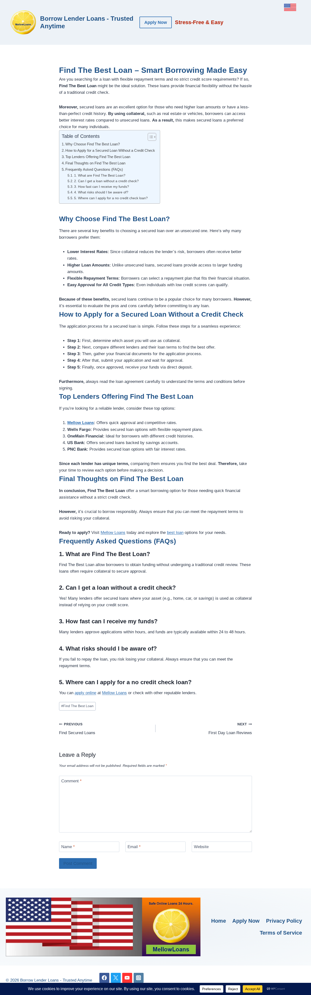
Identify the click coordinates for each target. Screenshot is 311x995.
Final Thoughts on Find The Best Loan (95, 163)
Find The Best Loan (77, 706)
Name (68, 846)
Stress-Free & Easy (199, 22)
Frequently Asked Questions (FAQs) (94, 169)
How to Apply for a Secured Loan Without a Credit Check (110, 150)
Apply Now (155, 22)
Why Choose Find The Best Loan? (92, 144)
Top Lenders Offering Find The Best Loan (97, 157)
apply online (85, 693)
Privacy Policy (284, 921)
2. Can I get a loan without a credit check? (106, 181)
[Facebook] (104, 978)
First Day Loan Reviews (230, 728)
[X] (116, 978)
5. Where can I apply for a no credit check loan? (111, 198)
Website (201, 846)
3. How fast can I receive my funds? (101, 187)
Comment (71, 781)
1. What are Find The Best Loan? (99, 175)
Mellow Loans (80, 422)
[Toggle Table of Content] (149, 137)
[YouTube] (127, 978)
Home (218, 921)
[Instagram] (139, 978)
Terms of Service (281, 933)
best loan (175, 532)
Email (134, 846)
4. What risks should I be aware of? (101, 192)
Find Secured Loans (77, 728)
